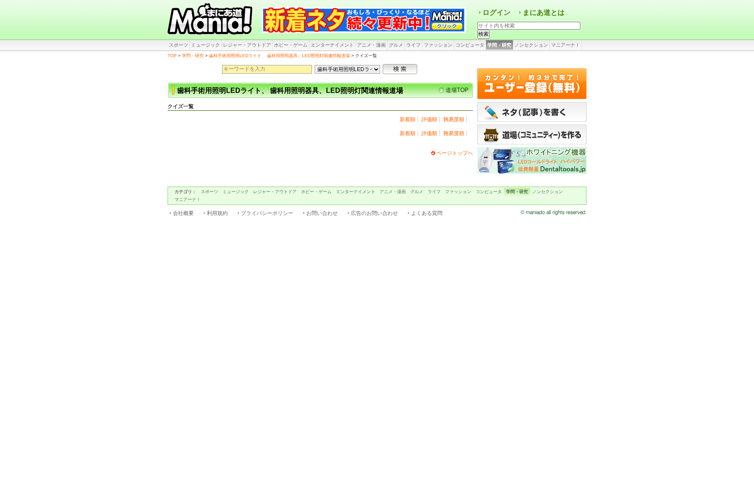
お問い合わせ (322, 213)
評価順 (429, 119)
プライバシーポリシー (267, 213)
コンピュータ (470, 45)
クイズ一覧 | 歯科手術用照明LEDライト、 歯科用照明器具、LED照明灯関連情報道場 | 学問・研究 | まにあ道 (211, 19)
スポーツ (178, 45)
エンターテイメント (332, 45)
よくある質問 (426, 213)
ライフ (413, 45)
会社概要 (183, 213)
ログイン (497, 12)
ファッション (438, 45)
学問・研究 (499, 45)
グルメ (396, 45)
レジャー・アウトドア (247, 45)
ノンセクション (531, 45)
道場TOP (457, 90)
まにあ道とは (544, 12)
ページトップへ (454, 153)
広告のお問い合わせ (374, 213)
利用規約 (217, 213)
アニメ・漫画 (371, 45)
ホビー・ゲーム (291, 45)
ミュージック (205, 45)
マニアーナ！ (565, 45)
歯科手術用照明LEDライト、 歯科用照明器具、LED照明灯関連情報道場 (279, 55)
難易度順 (453, 119)
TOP (172, 55)
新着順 (407, 119)
